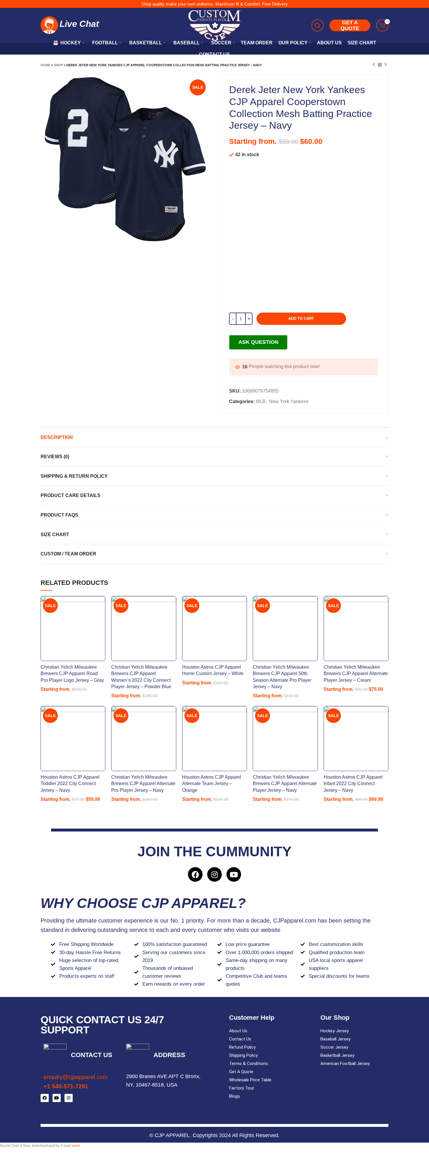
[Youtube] (233, 874)
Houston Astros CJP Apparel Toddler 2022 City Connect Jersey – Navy (70, 784)
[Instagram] (214, 874)
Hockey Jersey (334, 1030)
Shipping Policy (243, 1055)
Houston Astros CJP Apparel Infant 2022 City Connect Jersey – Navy (353, 784)
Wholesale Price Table (250, 1079)
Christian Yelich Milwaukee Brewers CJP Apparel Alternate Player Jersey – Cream (356, 674)
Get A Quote (241, 1071)
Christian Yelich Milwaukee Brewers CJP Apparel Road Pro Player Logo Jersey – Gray (72, 674)
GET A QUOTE (350, 25)
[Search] (317, 25)
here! (76, 1145)
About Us (238, 1030)
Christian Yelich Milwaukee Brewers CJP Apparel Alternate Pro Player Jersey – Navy (143, 784)
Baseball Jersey (335, 1039)
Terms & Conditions (248, 1063)
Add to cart (301, 318)
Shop (58, 65)
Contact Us (240, 1039)
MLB (261, 401)
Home (45, 65)
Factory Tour (241, 1088)
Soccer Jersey (334, 1047)
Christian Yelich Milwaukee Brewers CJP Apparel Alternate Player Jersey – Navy (285, 784)
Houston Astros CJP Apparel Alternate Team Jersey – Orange (211, 784)
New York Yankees (288, 401)
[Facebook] (195, 874)
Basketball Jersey (337, 1055)
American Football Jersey (345, 1063)
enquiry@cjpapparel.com (75, 1077)
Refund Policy (242, 1047)
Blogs (234, 1096)
